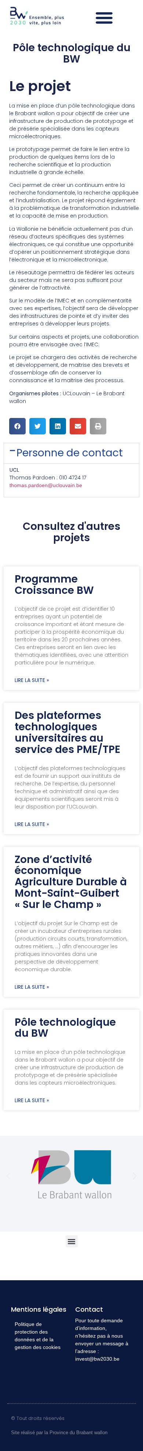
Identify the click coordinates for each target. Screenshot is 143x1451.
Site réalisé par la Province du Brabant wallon (59, 1432)
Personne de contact (69, 453)
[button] (104, 17)
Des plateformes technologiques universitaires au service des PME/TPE (67, 732)
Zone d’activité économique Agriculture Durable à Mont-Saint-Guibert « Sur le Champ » (71, 882)
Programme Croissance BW (54, 585)
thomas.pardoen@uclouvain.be (46, 485)
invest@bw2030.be (97, 1359)
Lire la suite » (32, 680)
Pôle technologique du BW (65, 1028)
